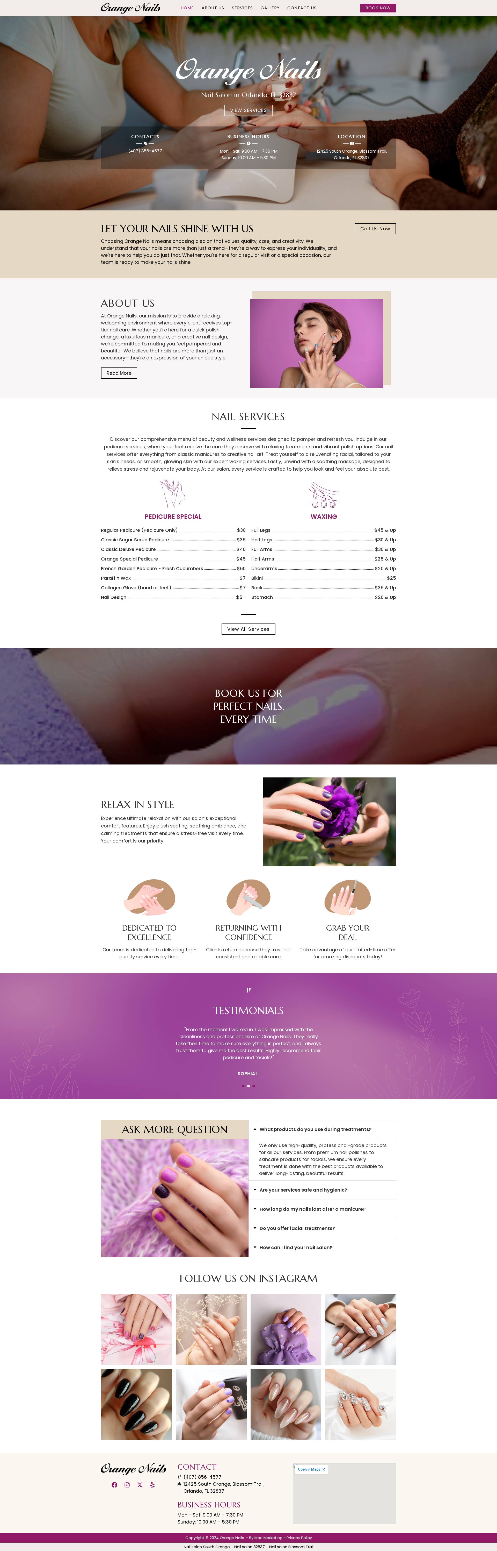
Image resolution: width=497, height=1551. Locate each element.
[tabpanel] (248, 1048)
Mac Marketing (268, 1537)
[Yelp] (152, 1485)
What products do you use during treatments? (315, 1129)
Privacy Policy (299, 1537)
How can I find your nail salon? (296, 1247)
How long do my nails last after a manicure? (313, 1209)
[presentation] (243, 1086)
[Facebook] (114, 1485)
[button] (322, 1129)
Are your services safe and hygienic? (303, 1190)
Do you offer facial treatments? (297, 1228)
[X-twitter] (139, 1485)
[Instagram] (127, 1485)
